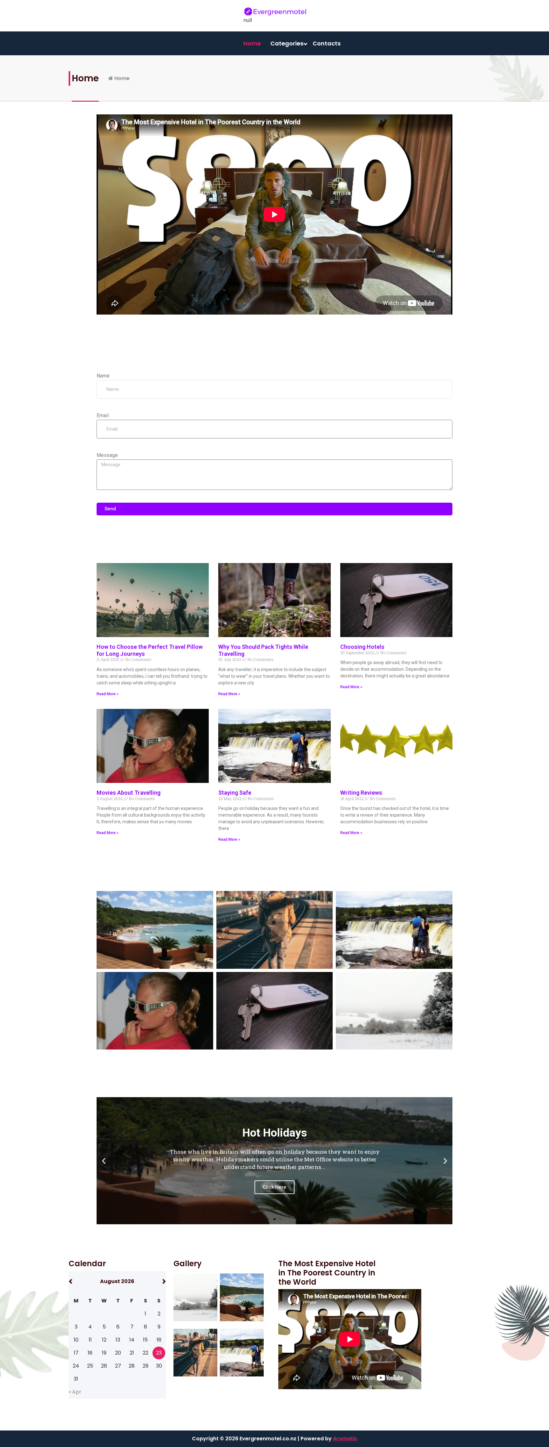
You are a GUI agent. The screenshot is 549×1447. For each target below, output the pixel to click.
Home (252, 43)
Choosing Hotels (362, 646)
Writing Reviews (361, 792)
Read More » (108, 694)
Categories (286, 43)
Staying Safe (234, 792)
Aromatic (345, 1438)
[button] (104, 1161)
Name (103, 376)
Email (103, 415)
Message (107, 455)
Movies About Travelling (128, 792)
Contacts (327, 43)
